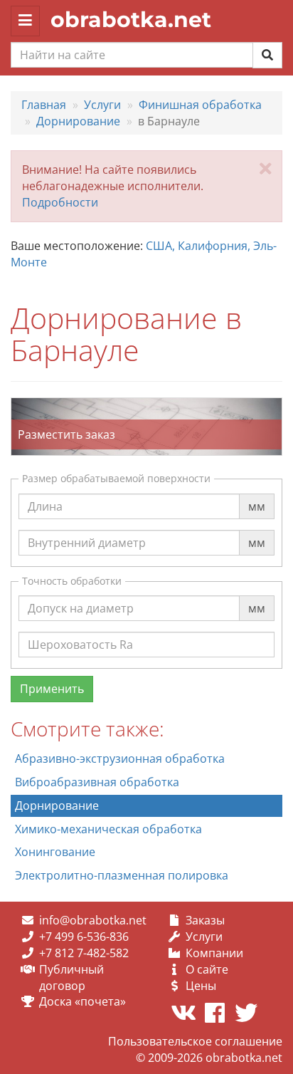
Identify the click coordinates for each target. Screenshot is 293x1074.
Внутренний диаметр (87, 529)
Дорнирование (57, 805)
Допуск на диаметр (81, 595)
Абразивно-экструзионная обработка (120, 758)
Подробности (60, 202)
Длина (45, 493)
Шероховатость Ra (80, 631)
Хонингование (55, 852)
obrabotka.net (130, 19)
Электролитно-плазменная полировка (121, 875)
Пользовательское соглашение (195, 1041)
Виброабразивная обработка (97, 782)
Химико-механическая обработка (108, 829)
